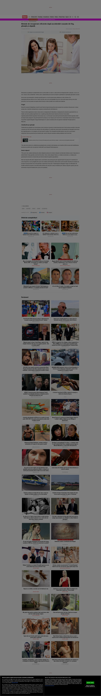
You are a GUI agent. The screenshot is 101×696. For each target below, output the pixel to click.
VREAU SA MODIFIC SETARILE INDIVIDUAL (90, 686)
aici (10, 689)
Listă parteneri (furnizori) (49, 685)
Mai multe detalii (15, 682)
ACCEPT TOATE (90, 682)
